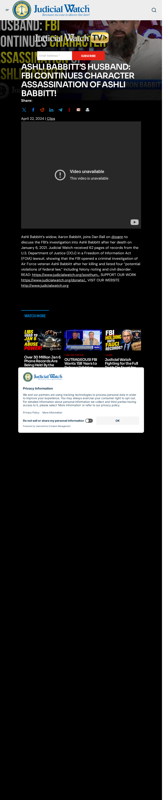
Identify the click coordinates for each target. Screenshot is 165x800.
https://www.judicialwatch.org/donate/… (54, 280)
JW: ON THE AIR (75, 355)
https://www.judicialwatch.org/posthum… (66, 274)
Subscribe (88, 56)
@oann (117, 236)
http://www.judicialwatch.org (45, 285)
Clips (51, 118)
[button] (7, 10)
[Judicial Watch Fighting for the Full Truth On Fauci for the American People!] (123, 340)
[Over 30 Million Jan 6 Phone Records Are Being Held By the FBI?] (43, 340)
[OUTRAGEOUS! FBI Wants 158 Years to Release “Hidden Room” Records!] (83, 340)
